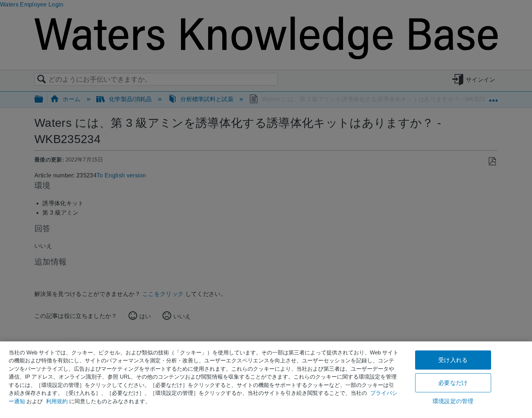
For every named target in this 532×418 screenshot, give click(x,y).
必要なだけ (453, 383)
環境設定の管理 (452, 401)
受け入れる (453, 360)
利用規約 (57, 401)
